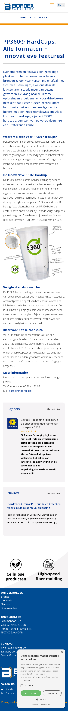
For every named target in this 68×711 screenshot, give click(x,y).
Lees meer (25, 680)
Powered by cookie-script (41, 705)
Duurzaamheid (9, 608)
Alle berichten (54, 409)
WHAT (43, 17)
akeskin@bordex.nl (20, 391)
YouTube (10, 693)
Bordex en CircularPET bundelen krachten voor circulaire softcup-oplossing (34, 506)
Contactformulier (11, 655)
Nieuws (5, 604)
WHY (23, 17)
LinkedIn (9, 689)
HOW (33, 17)
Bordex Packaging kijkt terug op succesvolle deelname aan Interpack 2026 (39, 423)
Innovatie (6, 600)
